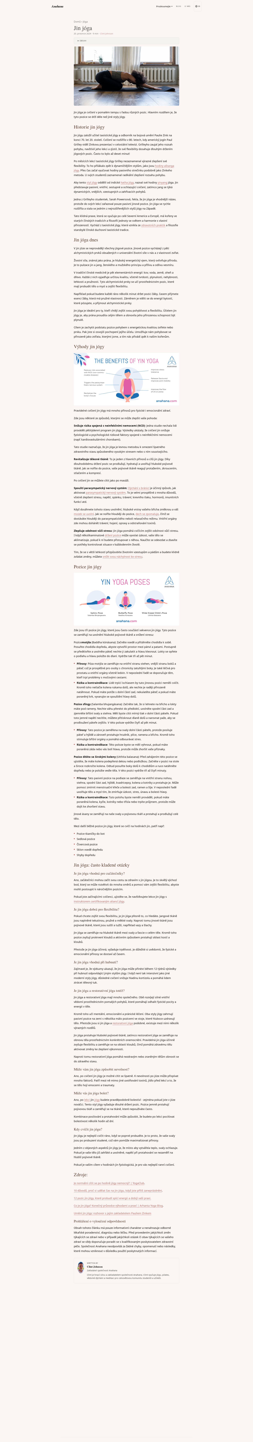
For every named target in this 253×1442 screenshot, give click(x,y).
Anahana (57, 6)
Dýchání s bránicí (138, 488)
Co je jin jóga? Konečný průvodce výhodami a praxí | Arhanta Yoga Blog (118, 1205)
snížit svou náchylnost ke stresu (122, 556)
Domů (77, 21)
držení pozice (113, 535)
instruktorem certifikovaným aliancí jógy (99, 901)
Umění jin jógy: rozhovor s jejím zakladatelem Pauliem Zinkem (112, 1213)
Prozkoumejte (163, 6)
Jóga (85, 21)
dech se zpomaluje (147, 514)
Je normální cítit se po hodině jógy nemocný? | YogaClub (109, 1183)
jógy (97, 1099)
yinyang (162, 182)
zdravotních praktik (153, 225)
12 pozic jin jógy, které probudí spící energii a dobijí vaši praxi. (112, 1198)
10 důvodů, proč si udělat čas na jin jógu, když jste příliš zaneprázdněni (118, 1190)
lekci (87, 1099)
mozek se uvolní (84, 514)
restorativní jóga (122, 1023)
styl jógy (92, 182)
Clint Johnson (106, 33)
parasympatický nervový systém (106, 492)
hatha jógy (127, 182)
